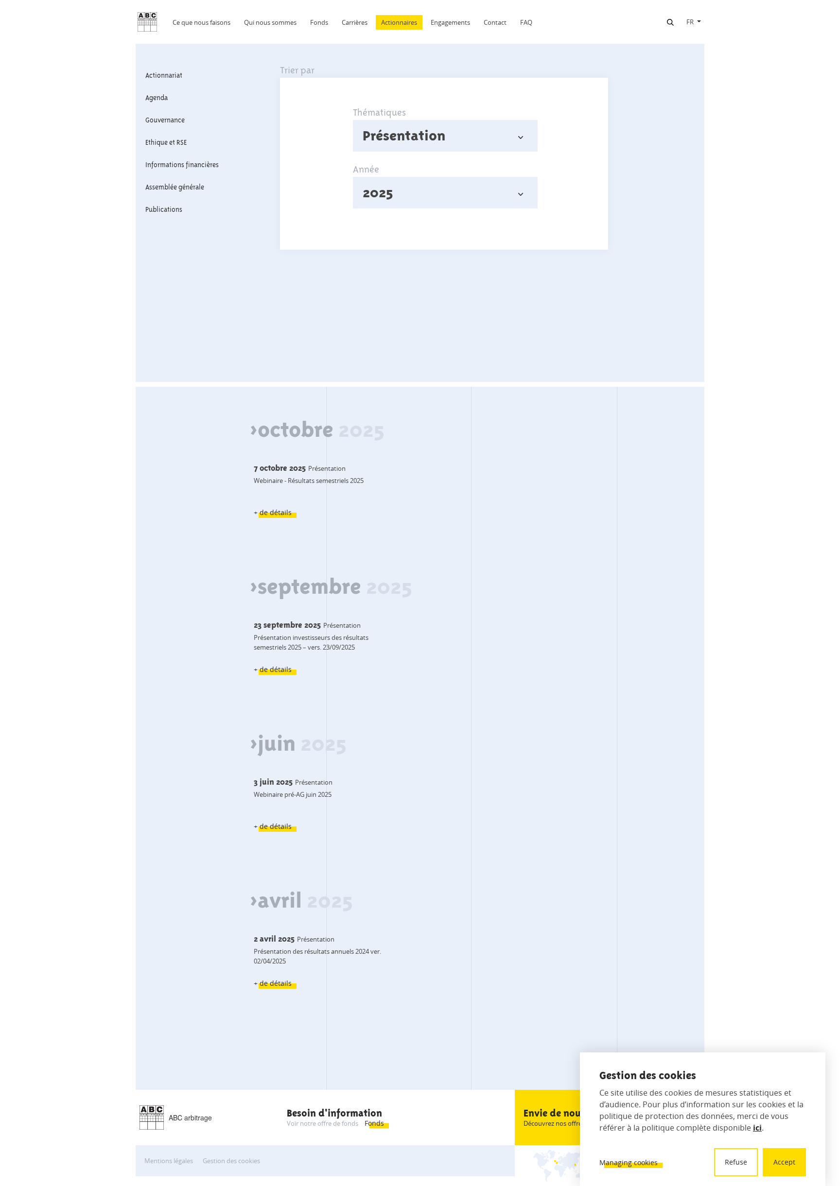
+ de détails (273, 512)
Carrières (355, 22)
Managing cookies (628, 1162)
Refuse (736, 1162)
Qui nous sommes (270, 22)
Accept (784, 1162)
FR (690, 21)
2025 (378, 192)
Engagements (450, 22)
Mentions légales (168, 1160)
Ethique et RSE (166, 142)
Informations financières (182, 165)
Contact (495, 22)
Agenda (156, 98)
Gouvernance (165, 120)
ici (757, 1127)
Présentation (404, 135)
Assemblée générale (174, 187)
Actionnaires (399, 22)
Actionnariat (163, 75)
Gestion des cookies (231, 1160)
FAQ (526, 22)
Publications (163, 209)
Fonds (319, 22)
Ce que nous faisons (201, 22)
